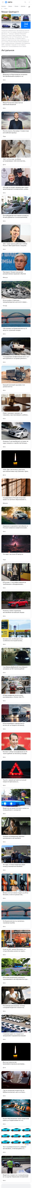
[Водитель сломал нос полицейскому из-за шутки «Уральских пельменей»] (16, 1169)
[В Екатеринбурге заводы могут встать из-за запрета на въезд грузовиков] (16, 717)
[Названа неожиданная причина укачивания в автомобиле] (16, 830)
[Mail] (6, 2)
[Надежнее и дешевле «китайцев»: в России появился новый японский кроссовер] (16, 520)
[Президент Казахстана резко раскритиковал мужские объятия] (16, 266)
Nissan (16, 6)
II (1, 8)
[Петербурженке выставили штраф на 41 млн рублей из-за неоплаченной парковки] (16, 209)
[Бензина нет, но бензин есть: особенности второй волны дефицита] (16, 633)
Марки (10, 6)
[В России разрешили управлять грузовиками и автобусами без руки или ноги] (16, 971)
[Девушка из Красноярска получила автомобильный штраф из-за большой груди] (16, 68)
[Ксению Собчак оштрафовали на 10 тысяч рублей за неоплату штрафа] (16, 746)
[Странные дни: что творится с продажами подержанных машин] (16, 1028)
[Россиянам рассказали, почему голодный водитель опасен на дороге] (16, 1000)
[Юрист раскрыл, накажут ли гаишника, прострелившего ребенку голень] (16, 407)
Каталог (3, 6)
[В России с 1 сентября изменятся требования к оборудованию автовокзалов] (16, 576)
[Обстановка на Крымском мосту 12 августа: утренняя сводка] (16, 322)
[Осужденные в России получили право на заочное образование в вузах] (16, 492)
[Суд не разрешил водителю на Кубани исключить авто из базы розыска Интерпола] (16, 1084)
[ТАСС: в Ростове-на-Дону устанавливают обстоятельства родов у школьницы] (16, 153)
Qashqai (23, 6)
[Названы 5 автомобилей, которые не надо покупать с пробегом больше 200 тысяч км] (16, 435)
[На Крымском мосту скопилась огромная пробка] (16, 915)
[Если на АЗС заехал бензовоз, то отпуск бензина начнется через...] (16, 943)
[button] (6, 17)
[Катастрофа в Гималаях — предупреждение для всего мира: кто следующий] (16, 294)
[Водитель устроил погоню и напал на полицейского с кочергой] (16, 802)
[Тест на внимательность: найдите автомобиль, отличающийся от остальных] (16, 1141)
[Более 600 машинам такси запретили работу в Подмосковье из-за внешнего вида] (16, 1112)
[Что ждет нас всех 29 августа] (16, 548)
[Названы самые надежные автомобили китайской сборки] (16, 604)
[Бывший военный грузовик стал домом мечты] (16, 379)
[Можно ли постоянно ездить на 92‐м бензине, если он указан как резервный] (16, 887)
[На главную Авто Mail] (9, 2)
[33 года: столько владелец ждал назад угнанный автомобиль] (16, 858)
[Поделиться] (29, 6)
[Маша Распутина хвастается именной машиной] (16, 97)
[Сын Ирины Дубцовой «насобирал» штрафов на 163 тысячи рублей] (16, 661)
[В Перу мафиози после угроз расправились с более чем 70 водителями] (16, 689)
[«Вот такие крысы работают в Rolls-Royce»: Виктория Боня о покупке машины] (16, 238)
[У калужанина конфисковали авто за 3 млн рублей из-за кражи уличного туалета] (16, 350)
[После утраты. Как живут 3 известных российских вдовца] (16, 125)
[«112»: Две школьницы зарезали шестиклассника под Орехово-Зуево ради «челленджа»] (16, 463)
